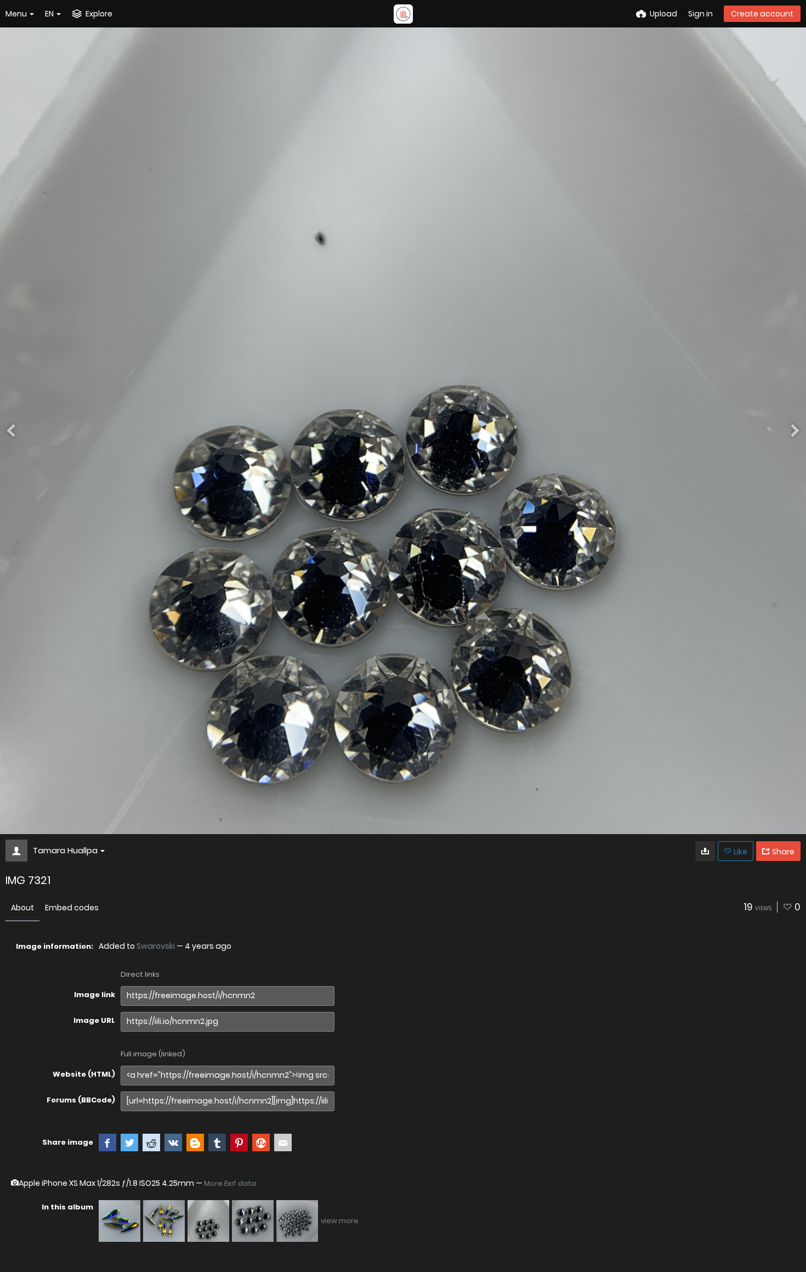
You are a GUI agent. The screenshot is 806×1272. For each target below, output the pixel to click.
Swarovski (156, 946)
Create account (762, 13)
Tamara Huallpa (65, 850)
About (22, 907)
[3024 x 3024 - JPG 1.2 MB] (705, 851)
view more (340, 1220)
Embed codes (72, 907)
